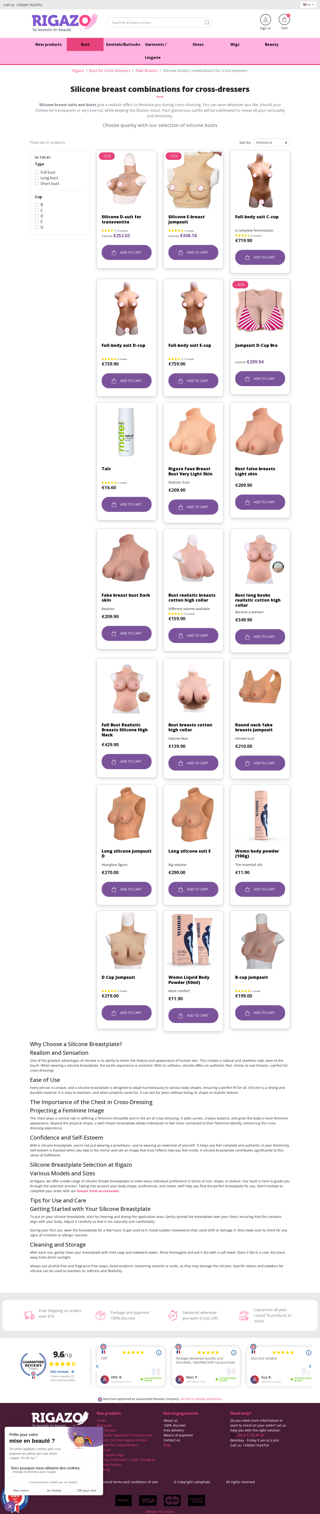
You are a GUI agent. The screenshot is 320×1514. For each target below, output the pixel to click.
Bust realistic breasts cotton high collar (192, 597)
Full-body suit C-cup (257, 216)
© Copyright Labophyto (192, 1482)
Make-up (104, 1450)
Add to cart (130, 252)
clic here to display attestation (201, 1399)
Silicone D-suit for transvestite (121, 219)
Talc (106, 468)
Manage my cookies (160, 1511)
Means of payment (178, 1435)
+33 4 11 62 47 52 (249, 1435)
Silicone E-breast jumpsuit (186, 219)
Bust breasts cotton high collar (190, 727)
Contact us (172, 1440)
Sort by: (245, 142)
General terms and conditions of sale (129, 1482)
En (309, 4)
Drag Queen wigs (110, 1455)
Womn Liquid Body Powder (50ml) (188, 979)
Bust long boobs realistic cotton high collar (258, 600)
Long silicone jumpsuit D (127, 853)
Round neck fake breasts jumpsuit (254, 727)
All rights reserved (240, 1482)
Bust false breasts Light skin (255, 471)
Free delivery (174, 1430)
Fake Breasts (106, 1430)
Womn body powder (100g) (257, 853)
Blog (167, 1445)
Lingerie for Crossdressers (117, 1445)
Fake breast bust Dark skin (126, 597)
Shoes (101, 1420)
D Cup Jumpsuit (118, 977)
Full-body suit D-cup (123, 345)
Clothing (103, 1469)
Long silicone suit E (189, 851)
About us (171, 1420)
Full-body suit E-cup (189, 345)
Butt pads (104, 1425)
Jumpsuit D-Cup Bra (256, 345)
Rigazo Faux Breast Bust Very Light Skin (190, 471)
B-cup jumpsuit (251, 977)
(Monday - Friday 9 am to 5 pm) (254, 1440)
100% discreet (175, 1425)
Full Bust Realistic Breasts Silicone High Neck (125, 730)
